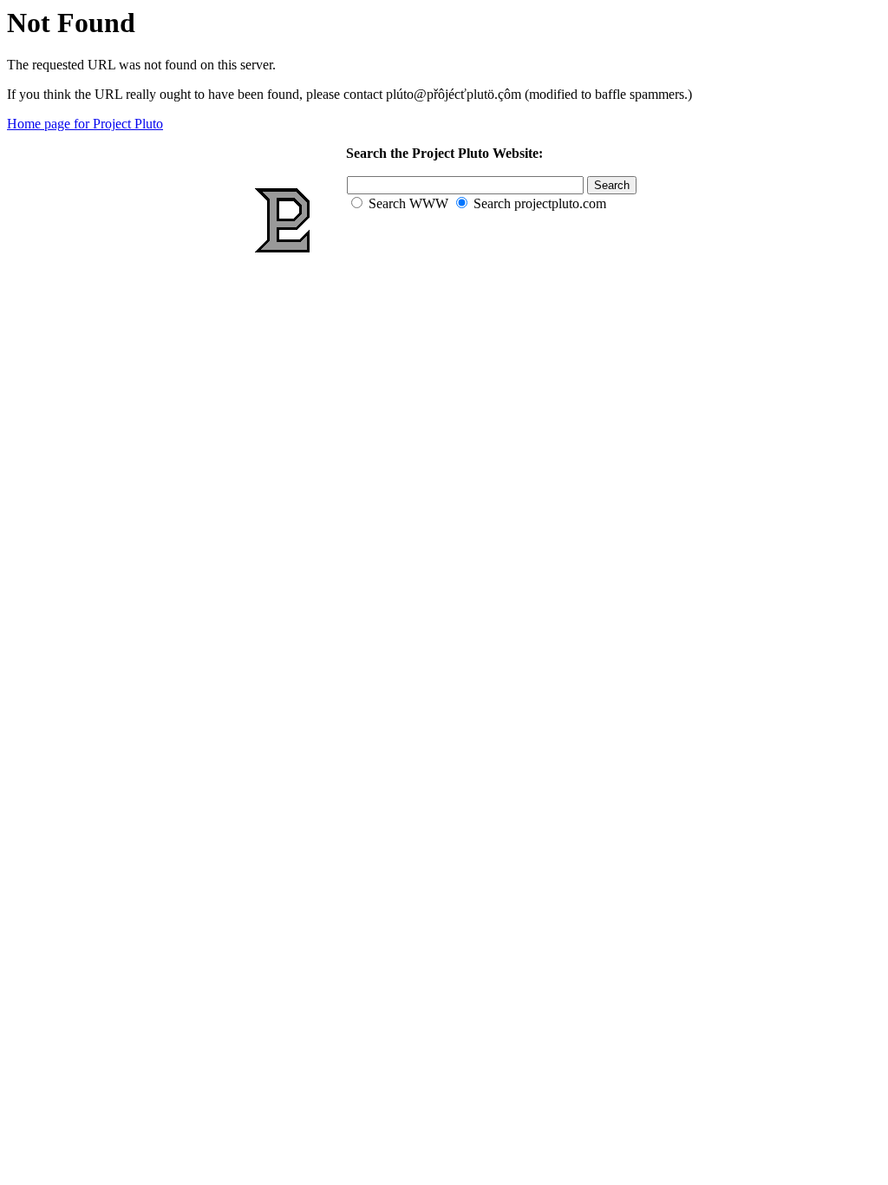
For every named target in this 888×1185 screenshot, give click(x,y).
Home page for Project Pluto (85, 123)
